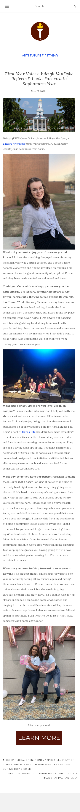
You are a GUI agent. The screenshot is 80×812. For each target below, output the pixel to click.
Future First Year (44, 55)
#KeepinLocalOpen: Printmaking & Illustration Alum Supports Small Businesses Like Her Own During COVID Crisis (39, 764)
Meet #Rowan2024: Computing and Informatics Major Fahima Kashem (42, 775)
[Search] (74, 6)
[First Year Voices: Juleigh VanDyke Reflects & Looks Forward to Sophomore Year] (39, 115)
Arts (25, 55)
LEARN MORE (39, 737)
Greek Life (29, 432)
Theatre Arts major (14, 143)
